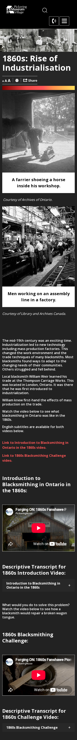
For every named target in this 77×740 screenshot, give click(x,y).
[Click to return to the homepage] (16, 9)
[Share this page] (30, 80)
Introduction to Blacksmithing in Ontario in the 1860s (33, 585)
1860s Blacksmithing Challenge (32, 727)
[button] (64, 21)
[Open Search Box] (45, 10)
